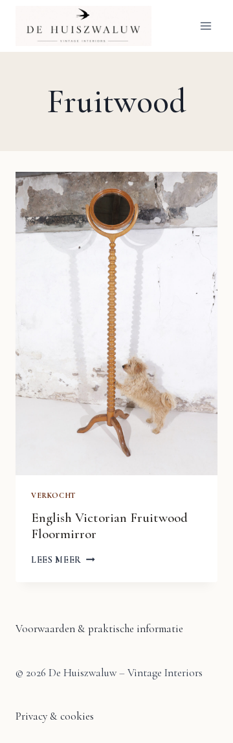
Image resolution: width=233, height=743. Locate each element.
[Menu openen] (205, 26)
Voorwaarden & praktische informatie (99, 628)
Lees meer (63, 559)
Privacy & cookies (55, 716)
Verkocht (53, 495)
